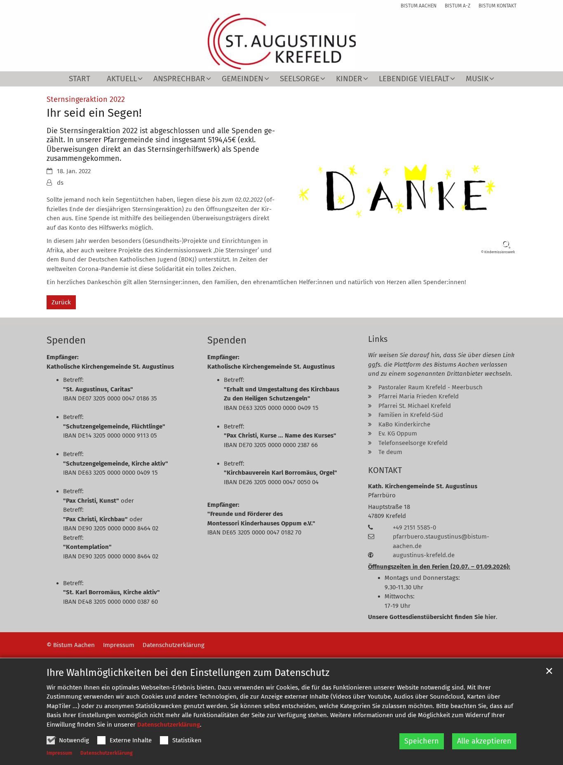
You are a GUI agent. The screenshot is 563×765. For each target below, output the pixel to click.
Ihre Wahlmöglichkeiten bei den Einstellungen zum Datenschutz (188, 672)
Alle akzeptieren (484, 741)
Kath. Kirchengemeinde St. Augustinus (422, 486)
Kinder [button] (349, 79)
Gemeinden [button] (242, 79)
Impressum (59, 753)
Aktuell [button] (122, 79)
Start (79, 79)
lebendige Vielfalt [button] (414, 79)
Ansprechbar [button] (179, 79)
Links (377, 339)
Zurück (61, 302)
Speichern (421, 741)
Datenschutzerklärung (168, 724)
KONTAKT (385, 470)
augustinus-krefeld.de (424, 555)
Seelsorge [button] (299, 79)
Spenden (66, 340)
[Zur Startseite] (282, 41)
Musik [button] (477, 79)
